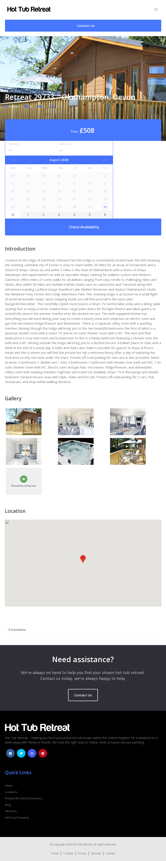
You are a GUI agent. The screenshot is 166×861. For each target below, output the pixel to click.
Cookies (68, 853)
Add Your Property (17, 817)
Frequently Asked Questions (23, 798)
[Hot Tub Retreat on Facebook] (10, 753)
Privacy (82, 853)
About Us (11, 811)
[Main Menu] (156, 9)
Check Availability (84, 226)
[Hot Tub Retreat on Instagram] (32, 753)
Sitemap (96, 853)
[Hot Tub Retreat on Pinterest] (42, 753)
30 (105, 207)
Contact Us (83, 695)
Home (9, 785)
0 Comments (17, 629)
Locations (11, 792)
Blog (8, 805)
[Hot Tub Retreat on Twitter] (21, 753)
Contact (110, 853)
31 (12, 214)
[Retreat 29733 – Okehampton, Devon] (31, 422)
